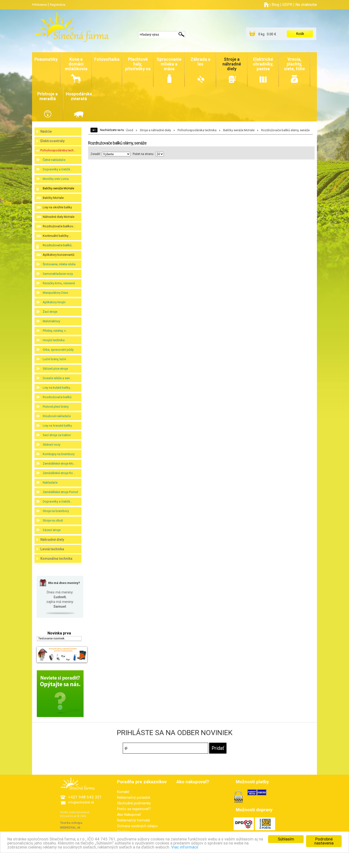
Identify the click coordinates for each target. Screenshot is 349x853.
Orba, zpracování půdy (58, 349)
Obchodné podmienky (134, 803)
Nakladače (50, 482)
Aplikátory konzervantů (58, 254)
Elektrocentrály (52, 141)
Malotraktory (51, 321)
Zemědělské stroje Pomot (60, 492)
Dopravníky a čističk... (57, 169)
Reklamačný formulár (133, 820)
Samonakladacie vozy (58, 273)
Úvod (129, 130)
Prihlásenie (39, 4)
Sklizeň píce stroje (55, 368)
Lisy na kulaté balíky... (57, 387)
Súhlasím (286, 839)
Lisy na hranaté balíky (57, 425)
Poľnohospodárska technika (197, 130)
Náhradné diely (52, 539)
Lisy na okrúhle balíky (57, 207)
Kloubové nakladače (57, 416)
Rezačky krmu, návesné (59, 283)
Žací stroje (50, 311)
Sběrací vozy (51, 444)
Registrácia (57, 4)
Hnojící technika (54, 340)
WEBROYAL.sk (70, 827)
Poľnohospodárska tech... (58, 150)
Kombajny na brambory (59, 454)
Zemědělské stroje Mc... (59, 463)
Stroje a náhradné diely (155, 130)
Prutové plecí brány (56, 406)
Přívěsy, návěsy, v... (55, 330)
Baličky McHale (53, 198)
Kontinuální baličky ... (57, 236)
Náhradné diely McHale (58, 217)
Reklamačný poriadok (133, 797)
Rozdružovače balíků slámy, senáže (285, 130)
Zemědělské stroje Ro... (59, 473)
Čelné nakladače (54, 160)
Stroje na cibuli (53, 520)
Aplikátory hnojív (54, 302)
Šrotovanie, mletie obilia (59, 264)
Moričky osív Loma (56, 179)
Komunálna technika (56, 558)
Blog (275, 4)
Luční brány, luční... (55, 359)
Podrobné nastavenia (324, 841)
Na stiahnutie (306, 4)
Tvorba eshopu (71, 823)
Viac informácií (184, 847)
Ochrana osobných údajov (137, 826)
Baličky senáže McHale (58, 188)
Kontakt (123, 792)
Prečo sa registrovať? (134, 809)
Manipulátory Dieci (55, 292)
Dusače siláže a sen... (57, 378)
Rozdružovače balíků (57, 397)
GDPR (287, 4)
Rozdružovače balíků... (58, 245)
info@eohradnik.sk (81, 802)
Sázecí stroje (52, 530)
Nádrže (46, 131)
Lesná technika (52, 549)
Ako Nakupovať (129, 814)
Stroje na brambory (56, 511)
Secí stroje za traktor (57, 435)
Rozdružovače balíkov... (59, 226)
